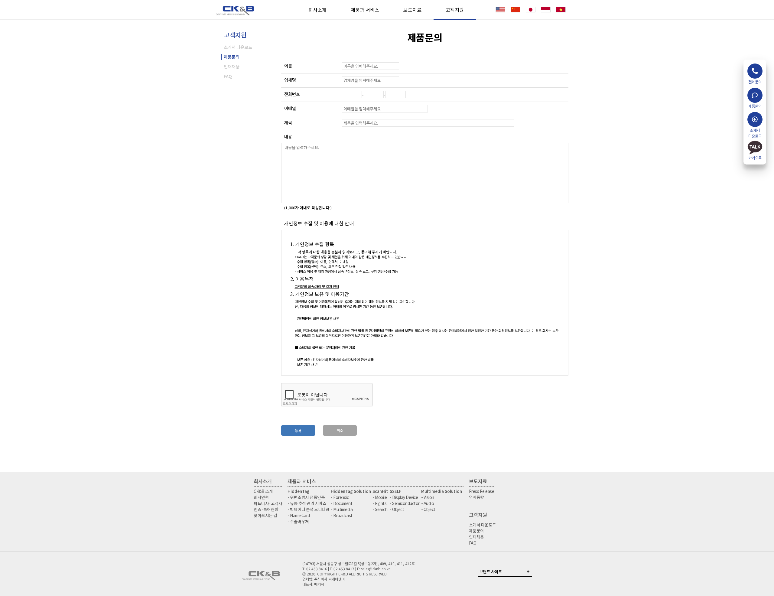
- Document (341, 503)
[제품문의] (755, 95)
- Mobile (379, 497)
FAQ (228, 76)
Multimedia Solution (441, 491)
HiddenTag (299, 491)
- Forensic (340, 497)
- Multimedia (342, 509)
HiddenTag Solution (351, 491)
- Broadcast (342, 515)
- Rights (379, 503)
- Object (397, 509)
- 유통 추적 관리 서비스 (307, 503)
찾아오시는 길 (265, 515)
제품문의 (231, 57)
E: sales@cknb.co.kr (373, 568)
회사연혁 (261, 497)
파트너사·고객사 (268, 503)
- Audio (427, 503)
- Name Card (299, 515)
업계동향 (476, 497)
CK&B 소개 (263, 491)
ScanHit (380, 491)
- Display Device (404, 497)
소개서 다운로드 (238, 47)
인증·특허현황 (266, 509)
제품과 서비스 (365, 9)
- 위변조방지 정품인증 (306, 497)
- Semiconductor (405, 503)
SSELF (395, 491)
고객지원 (455, 9)
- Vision (427, 497)
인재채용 (231, 66)
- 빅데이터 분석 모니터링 (308, 509)
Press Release (481, 491)
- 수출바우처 (298, 521)
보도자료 (412, 9)
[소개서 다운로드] (755, 119)
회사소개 (317, 9)
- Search (379, 509)
